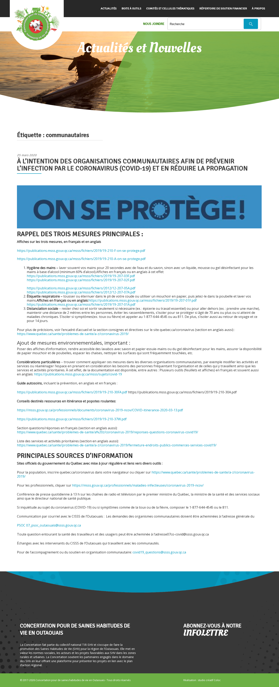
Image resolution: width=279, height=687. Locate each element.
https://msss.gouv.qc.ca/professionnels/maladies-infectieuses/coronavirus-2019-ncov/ (138, 485)
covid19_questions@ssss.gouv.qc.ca (159, 552)
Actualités (109, 8)
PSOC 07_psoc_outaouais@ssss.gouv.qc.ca (49, 525)
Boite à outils (131, 8)
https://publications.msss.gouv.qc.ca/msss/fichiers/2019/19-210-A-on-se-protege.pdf (81, 259)
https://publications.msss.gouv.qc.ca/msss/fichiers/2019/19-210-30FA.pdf (72, 392)
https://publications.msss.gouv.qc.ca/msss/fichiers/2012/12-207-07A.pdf (81, 292)
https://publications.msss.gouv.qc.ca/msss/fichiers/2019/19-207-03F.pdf (81, 276)
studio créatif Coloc (209, 680)
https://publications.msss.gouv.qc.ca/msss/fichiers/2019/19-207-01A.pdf (81, 304)
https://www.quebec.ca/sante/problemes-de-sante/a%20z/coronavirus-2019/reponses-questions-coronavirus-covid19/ (107, 432)
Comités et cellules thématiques (170, 8)
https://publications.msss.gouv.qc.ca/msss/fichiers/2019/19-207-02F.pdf (81, 280)
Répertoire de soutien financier (223, 8)
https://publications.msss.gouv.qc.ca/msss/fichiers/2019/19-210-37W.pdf (72, 419)
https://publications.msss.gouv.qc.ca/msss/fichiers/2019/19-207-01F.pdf (142, 300)
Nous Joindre (153, 24)
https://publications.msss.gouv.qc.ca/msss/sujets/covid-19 (78, 374)
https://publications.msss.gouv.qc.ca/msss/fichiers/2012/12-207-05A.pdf (81, 288)
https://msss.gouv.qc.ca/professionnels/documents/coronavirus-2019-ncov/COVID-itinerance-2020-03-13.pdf (100, 410)
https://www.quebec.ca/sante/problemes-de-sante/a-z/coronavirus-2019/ (73, 334)
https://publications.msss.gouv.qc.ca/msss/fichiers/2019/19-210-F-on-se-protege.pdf (81, 250)
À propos (258, 8)
